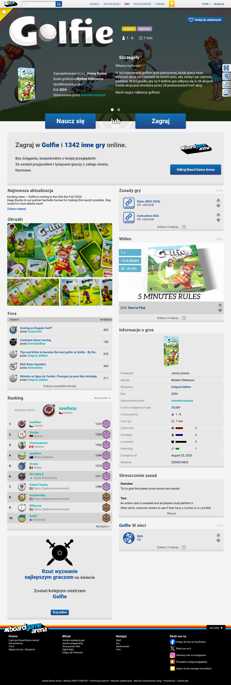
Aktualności (112, 4)
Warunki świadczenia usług (148, 680)
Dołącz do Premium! (72, 652)
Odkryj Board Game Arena (196, 169)
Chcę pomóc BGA (71, 646)
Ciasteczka (182, 680)
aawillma (35, 453)
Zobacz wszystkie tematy (59, 386)
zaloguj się (218, 4)
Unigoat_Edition (38, 355)
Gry (127, 4)
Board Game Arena (52, 680)
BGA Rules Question (33, 364)
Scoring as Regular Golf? (36, 328)
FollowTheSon (38, 485)
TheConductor (38, 443)
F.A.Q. (11, 646)
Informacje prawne (99, 680)
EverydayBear (37, 343)
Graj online (60, 612)
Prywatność (169, 680)
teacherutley (37, 495)
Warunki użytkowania (121, 680)
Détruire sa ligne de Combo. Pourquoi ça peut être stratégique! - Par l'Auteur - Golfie (74, 376)
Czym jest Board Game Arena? (24, 640)
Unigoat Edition (94, 84)
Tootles (34, 432)
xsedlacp (68, 408)
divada (33, 464)
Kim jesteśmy (16, 643)
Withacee (35, 505)
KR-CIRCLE (36, 474)
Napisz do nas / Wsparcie (22, 649)
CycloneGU (35, 331)
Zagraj (94, 4)
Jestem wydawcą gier (73, 640)
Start (118, 640)
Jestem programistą (72, 643)
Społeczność (142, 4)
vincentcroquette (93, 95)
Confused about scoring (35, 340)
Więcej (171, 513)
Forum (159, 4)
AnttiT (33, 516)
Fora (118, 649)
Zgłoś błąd (67, 649)
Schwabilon (35, 367)
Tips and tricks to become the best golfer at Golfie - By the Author (62, 352)
